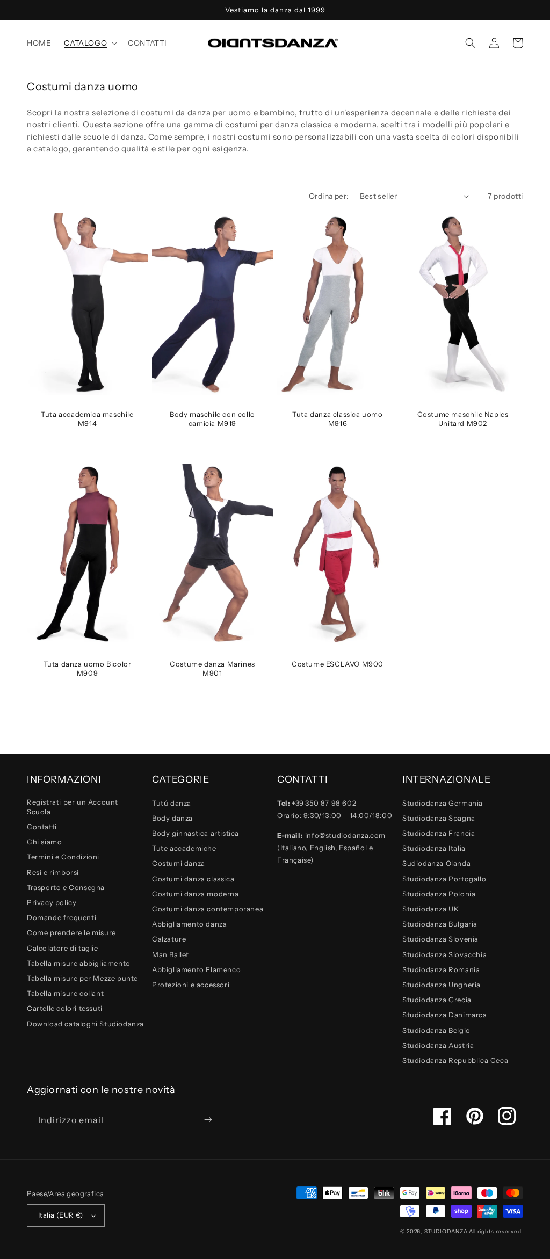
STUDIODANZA (446, 1231)
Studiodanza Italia (434, 848)
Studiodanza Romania (441, 969)
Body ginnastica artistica (195, 833)
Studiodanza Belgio (436, 1030)
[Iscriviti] (208, 1120)
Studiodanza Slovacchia (444, 954)
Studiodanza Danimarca (444, 1014)
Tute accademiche (184, 848)
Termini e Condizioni (63, 856)
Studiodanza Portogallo (444, 878)
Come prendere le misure (71, 932)
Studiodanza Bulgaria (439, 924)
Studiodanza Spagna (438, 818)
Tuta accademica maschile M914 (87, 419)
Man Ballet (170, 954)
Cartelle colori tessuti (65, 1008)
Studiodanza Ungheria (441, 984)
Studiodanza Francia (438, 833)
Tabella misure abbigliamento (79, 963)
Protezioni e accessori (190, 984)
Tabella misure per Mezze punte (82, 978)
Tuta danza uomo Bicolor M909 (88, 668)
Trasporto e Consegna (66, 887)
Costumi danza (178, 863)
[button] (89, 43)
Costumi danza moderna (195, 893)
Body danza (172, 818)
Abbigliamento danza (189, 924)
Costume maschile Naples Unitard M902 (463, 419)
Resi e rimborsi (53, 872)
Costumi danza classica (193, 878)
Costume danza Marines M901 (212, 668)
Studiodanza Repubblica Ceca (455, 1060)
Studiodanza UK (430, 909)
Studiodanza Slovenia (440, 939)
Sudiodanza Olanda (436, 863)
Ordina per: (329, 196)
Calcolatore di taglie (62, 948)
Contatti (42, 826)
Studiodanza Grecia (437, 999)
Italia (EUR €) (60, 1215)
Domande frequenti (61, 917)
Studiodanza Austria (438, 1045)
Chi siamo (44, 841)
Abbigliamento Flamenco (196, 969)
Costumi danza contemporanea (207, 909)
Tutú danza (171, 803)
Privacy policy (51, 902)
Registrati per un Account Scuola (72, 807)
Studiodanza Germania (442, 803)
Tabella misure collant (65, 993)
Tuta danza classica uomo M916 (337, 419)
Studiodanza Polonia (438, 893)
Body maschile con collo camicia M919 (212, 419)
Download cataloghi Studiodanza (85, 1023)
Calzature (169, 939)
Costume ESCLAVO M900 (337, 664)
